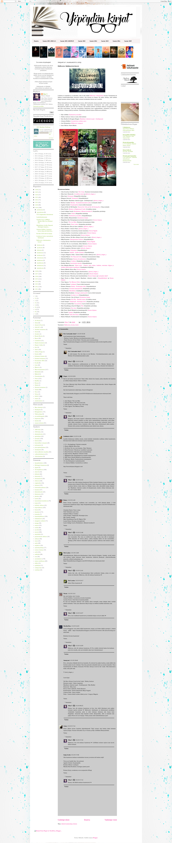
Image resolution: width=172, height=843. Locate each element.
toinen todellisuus (40, 561)
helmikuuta (40, 265)
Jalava (36, 349)
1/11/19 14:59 (79, 645)
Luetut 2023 (104, 41)
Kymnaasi (70, 196)
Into (36, 347)
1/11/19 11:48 (75, 553)
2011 (36, 289)
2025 (36, 192)
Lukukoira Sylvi (68, 436)
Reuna (36, 383)
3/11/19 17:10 (79, 740)
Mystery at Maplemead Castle (77, 209)
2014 (36, 281)
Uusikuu (73, 261)
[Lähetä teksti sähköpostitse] (79, 322)
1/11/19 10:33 (86, 351)
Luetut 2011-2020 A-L (49, 41)
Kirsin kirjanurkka (128, 142)
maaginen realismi (40, 521)
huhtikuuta (40, 260)
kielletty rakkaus (39, 505)
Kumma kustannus (40, 358)
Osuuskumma (38, 376)
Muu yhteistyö (39, 407)
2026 (36, 189)
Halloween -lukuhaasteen (96, 95)
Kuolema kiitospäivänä (75, 288)
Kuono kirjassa (97, 220)
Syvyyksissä (77, 303)
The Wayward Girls (76, 256)
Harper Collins (39, 345)
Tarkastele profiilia (38, 106)
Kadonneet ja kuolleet (75, 114)
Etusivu (36, 41)
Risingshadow (39, 412)
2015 (36, 279)
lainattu (37, 420)
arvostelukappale (39, 416)
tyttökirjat (37, 565)
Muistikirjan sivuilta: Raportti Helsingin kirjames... (44, 226)
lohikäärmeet (38, 518)
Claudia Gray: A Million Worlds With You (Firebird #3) (44, 221)
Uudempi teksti (63, 820)
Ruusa (65, 500)
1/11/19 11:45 (71, 500)
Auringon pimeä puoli (81, 293)
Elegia (65, 376)
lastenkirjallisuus (39, 516)
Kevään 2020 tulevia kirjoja (44, 233)
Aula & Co (38, 327)
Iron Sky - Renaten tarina (78, 299)
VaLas (36, 394)
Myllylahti (37, 372)
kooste (73, 325)
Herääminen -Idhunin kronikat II (83, 211)
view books (51, 137)
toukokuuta (40, 258)
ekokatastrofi (38, 478)
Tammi (37, 389)
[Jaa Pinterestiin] (89, 322)
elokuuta (39, 250)
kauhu (36, 498)
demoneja (37, 476)
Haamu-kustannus (40, 343)
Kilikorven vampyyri (77, 123)
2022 (36, 200)
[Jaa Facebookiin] (88, 322)
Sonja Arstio (67, 755)
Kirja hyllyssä (127, 150)
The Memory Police (74, 282)
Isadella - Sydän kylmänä (77, 252)
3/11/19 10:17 (79, 580)
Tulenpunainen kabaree (76, 239)
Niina (40, 129)
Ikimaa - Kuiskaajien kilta (78, 286)
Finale (73, 213)
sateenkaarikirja (39, 547)
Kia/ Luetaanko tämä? (70, 333)
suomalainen (38, 559)
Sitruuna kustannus (40, 387)
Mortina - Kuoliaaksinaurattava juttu (81, 202)
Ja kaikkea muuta (79, 194)
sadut (36, 543)
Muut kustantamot (40, 369)
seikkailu (37, 554)
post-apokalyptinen (40, 447)
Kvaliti (37, 363)
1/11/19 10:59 (71, 376)
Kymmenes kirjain (83, 218)
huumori (37, 489)
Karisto (37, 354)
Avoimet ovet (74, 295)
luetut (76, 325)
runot (36, 541)
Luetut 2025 (128, 41)
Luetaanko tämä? (103, 276)
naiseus (37, 525)
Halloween (67, 325)
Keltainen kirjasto (40, 356)
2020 (36, 205)
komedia (37, 514)
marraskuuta (40, 212)
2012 (36, 286)
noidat (36, 527)
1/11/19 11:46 (79, 416)
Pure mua (73, 308)
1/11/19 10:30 (81, 333)
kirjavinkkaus (38, 507)
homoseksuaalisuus (40, 487)
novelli (37, 530)
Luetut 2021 (81, 41)
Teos (36, 392)
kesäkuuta (40, 255)
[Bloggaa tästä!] (84, 322)
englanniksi (38, 483)
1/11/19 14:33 (75, 626)
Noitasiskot (74, 250)
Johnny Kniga (39, 351)
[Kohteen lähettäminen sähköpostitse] (83, 322)
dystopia (37, 438)
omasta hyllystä (39, 423)
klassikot (37, 512)
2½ (35, 303)
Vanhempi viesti (111, 820)
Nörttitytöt (37, 409)
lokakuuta (40, 245)
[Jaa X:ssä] (86, 322)
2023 (36, 197)
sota (36, 556)
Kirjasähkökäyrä (102, 278)
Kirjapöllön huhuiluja (129, 134)
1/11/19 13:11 (71, 593)
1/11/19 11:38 (79, 361)
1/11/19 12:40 (79, 532)
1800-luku (38, 429)
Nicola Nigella (93, 230)
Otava (36, 378)
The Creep (81, 192)
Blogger (95, 837)
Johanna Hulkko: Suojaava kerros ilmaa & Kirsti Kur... (44, 230)
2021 (36, 202)
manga (37, 523)
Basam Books (38, 336)
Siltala (36, 385)
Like (36, 365)
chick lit (37, 472)
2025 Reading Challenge (43, 127)
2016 (36, 276)
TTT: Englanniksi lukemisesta (44, 214)
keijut (36, 503)
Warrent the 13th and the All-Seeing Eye (89, 207)
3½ (35, 307)
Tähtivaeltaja (38, 414)
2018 (36, 271)
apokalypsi (38, 436)
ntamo (36, 398)
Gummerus (38, 340)
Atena (36, 322)
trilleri (36, 563)
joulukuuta (40, 209)
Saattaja (71, 312)
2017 (36, 274)
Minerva (37, 367)
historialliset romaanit (41, 443)
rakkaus (37, 538)
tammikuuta (40, 268)
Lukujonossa (126, 127)
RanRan (37, 380)
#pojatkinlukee (39, 463)
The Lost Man (72, 222)
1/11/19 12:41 (79, 570)
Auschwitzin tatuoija (76, 263)
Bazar (36, 338)
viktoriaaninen (39, 456)
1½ (35, 298)
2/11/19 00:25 (79, 705)
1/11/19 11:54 (79, 480)
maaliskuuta (40, 263)
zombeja (37, 570)
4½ (35, 311)
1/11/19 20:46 (74, 660)
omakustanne (38, 401)
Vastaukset (68, 348)
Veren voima (74, 224)
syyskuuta (40, 247)
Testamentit (75, 198)
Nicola (65, 593)
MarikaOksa (67, 626)
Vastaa (65, 344)
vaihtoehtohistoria (40, 454)
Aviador (37, 334)
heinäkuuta (40, 252)
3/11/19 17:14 (79, 780)
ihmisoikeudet (39, 492)
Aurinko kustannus (40, 329)
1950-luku (38, 432)
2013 (36, 284)
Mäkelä (37, 374)
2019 (36, 207)
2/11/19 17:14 (71, 726)
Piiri (82, 306)
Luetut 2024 (116, 41)
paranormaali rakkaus (41, 536)
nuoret (36, 532)
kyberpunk (38, 445)
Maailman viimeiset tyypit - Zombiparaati (91, 119)
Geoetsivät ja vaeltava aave (78, 121)
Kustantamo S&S (39, 360)
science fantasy (39, 550)
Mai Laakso (66, 553)
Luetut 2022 (93, 41)
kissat (36, 509)
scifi (36, 552)
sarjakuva (37, 545)
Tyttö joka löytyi (74, 314)
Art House (37, 320)
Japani (36, 467)
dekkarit (37, 474)
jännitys (37, 496)
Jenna (65, 726)
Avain (36, 331)
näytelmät (37, 534)
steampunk (38, 449)
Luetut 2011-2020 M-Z (67, 41)
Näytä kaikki (136, 164)
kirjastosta (37, 418)
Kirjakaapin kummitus (129, 156)
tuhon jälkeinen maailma (42, 452)
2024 (36, 194)
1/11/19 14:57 (79, 613)
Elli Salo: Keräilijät (128, 151)
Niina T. (70, 361)
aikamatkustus (39, 434)
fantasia (37, 485)
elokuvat (37, 480)
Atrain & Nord (39, 325)
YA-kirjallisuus (39, 469)
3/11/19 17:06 (75, 755)
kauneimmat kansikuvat (41, 501)
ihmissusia (38, 494)
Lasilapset (73, 284)
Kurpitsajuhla (74, 205)
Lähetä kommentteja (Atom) (69, 824)
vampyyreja (38, 567)
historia (37, 440)
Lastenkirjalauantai (41, 217)
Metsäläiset (72, 290)
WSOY (37, 396)
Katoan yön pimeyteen (79, 259)
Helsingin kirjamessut (41, 465)
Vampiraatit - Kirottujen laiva (78, 301)
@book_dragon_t (91, 194)
